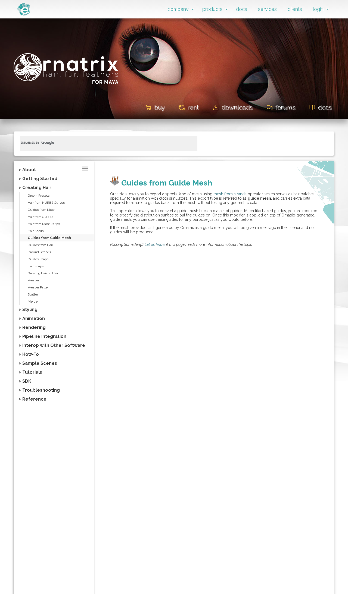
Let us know (155, 244)
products (212, 9)
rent (193, 107)
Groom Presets (38, 195)
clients (295, 9)
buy (159, 107)
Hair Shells (36, 231)
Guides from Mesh (41, 210)
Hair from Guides (40, 217)
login (318, 9)
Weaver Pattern (39, 287)
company (178, 9)
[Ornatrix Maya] (66, 92)
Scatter (33, 294)
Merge (33, 301)
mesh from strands (230, 194)
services (267, 9)
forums (285, 107)
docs (241, 9)
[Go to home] (23, 14)
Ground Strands (39, 252)
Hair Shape (36, 266)
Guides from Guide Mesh (49, 238)
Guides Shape (38, 259)
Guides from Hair (40, 245)
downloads (237, 107)
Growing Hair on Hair (43, 273)
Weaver (33, 280)
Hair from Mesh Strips (44, 224)
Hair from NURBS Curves (46, 203)
